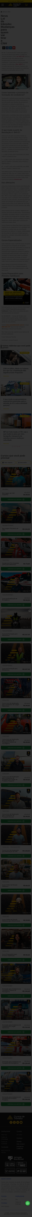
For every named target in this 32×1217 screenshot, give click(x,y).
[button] (29, 610)
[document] (16, 608)
